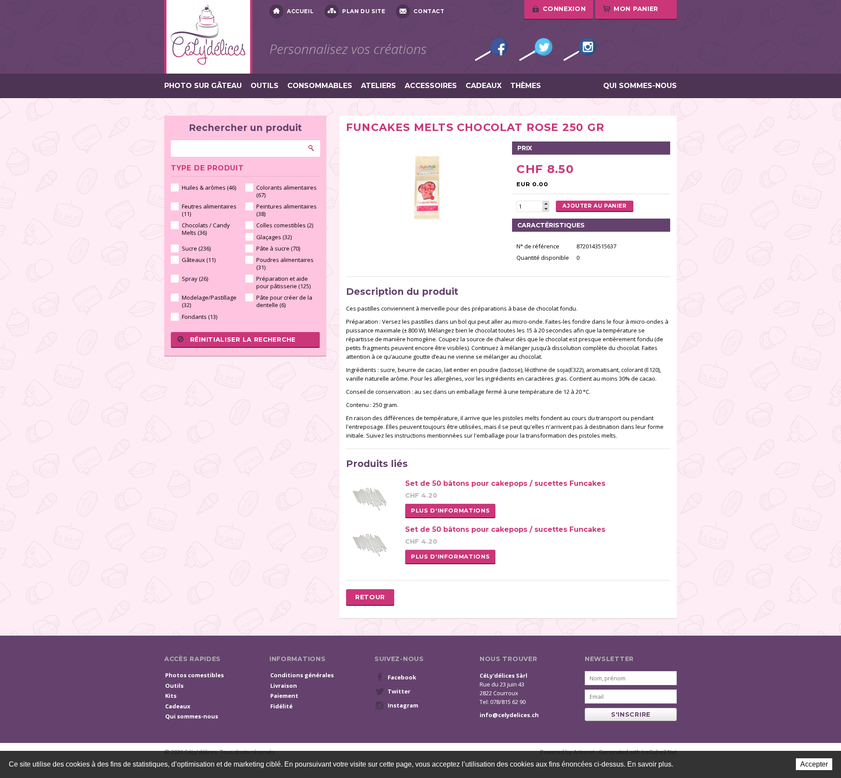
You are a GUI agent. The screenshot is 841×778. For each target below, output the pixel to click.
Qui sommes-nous (640, 85)
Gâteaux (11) (199, 260)
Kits (171, 696)
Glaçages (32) (274, 237)
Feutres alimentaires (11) (209, 210)
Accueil (300, 11)
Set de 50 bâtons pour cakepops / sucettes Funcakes (505, 483)
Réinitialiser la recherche (243, 339)
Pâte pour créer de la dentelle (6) (284, 301)
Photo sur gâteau (203, 85)
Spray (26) (195, 279)
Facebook (491, 49)
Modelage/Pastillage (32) (209, 301)
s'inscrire (630, 714)
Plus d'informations (450, 510)
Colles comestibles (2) (284, 225)
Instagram (580, 49)
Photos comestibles (194, 675)
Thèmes (525, 85)
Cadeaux (484, 85)
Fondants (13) (199, 317)
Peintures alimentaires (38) (286, 210)
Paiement (284, 696)
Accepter (814, 764)
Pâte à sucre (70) (278, 248)
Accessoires (431, 85)
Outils (265, 85)
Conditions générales (302, 675)
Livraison (283, 686)
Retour (370, 597)
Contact (428, 11)
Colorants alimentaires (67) (286, 191)
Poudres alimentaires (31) (285, 263)
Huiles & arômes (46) (209, 187)
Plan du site (363, 11)
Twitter (535, 49)
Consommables (319, 85)
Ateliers (378, 85)
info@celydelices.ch (509, 715)
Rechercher (311, 148)
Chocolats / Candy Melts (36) (206, 229)
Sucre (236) (196, 248)
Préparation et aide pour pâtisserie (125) (283, 282)
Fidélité (281, 706)
